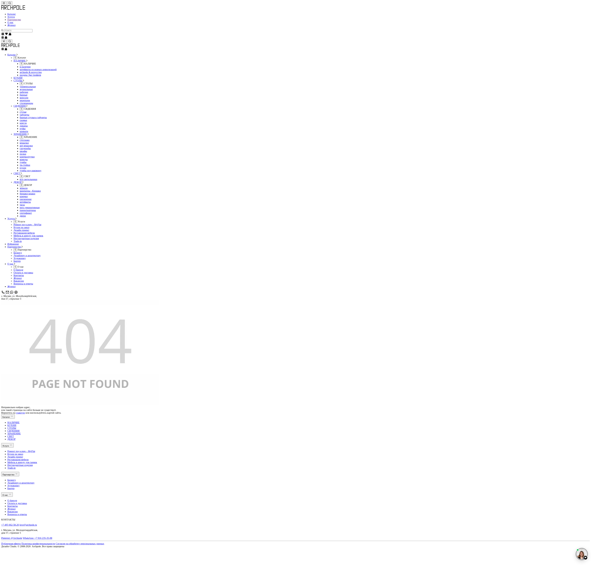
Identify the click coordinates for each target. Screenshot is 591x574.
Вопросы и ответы (17, 514)
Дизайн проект (15, 457)
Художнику (13, 485)
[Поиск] (9, 3)
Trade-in (11, 468)
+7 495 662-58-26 (10, 525)
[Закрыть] (3, 41)
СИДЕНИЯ (13, 430)
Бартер (10, 488)
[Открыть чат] (581, 554)
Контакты (12, 506)
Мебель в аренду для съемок (22, 462)
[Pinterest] (16, 293)
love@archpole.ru (28, 525)
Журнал (11, 25)
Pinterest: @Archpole (11, 538)
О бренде (12, 500)
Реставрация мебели (18, 459)
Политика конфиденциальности (38, 543)
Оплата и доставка (17, 503)
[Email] (8, 293)
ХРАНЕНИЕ (14, 433)
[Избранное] (7, 34)
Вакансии (12, 511)
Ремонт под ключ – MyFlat (21, 451)
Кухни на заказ (15, 454)
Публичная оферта (11, 543)
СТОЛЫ (11, 428)
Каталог (11, 14)
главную (20, 412)
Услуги (11, 17)
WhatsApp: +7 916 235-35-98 (37, 538)
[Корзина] (3, 34)
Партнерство (14, 19)
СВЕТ (10, 436)
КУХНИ (11, 425)
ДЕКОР (11, 439)
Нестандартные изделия (20, 465)
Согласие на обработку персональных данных (80, 543)
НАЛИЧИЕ (13, 422)
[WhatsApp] (12, 293)
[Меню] (3, 3)
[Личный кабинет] (10, 34)
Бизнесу (11, 480)
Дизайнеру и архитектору (20, 483)
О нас (10, 22)
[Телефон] (3, 293)
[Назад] (15, 57)
